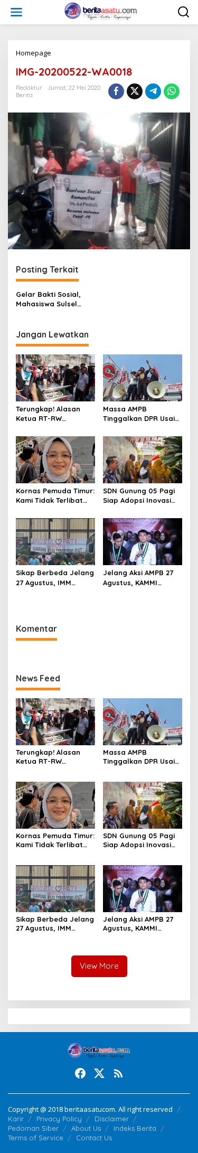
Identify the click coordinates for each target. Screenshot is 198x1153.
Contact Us (94, 1137)
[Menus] (16, 12)
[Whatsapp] (172, 91)
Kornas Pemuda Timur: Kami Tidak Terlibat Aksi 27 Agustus (55, 495)
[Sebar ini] (116, 91)
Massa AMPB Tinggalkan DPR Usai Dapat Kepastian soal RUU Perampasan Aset (142, 414)
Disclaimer (112, 1118)
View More (99, 966)
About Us (86, 1128)
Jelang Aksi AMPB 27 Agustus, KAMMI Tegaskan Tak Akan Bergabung (138, 577)
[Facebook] (80, 1073)
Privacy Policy (59, 1118)
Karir (16, 1118)
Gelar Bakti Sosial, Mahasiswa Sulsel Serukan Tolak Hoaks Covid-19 (52, 299)
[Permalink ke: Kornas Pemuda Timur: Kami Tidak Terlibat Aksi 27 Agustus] (55, 459)
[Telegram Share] (153, 91)
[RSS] (118, 1073)
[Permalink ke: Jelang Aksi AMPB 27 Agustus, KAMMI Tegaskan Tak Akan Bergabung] (142, 541)
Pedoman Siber (33, 1128)
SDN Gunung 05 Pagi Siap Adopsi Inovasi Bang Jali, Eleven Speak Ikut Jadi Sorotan (139, 495)
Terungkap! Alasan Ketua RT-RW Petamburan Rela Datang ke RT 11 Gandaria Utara (48, 414)
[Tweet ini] (135, 91)
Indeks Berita (135, 1128)
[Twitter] (99, 1073)
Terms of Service (35, 1137)
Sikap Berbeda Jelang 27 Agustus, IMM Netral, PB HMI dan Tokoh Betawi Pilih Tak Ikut (55, 577)
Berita (24, 95)
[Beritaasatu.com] (101, 11)
